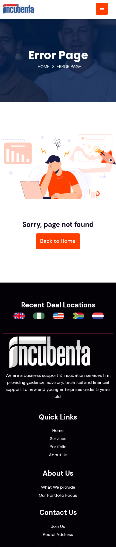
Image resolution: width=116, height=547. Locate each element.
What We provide (58, 487)
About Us (58, 455)
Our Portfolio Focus (58, 495)
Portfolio (58, 446)
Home (44, 66)
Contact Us (58, 512)
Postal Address (58, 534)
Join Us (58, 526)
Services (58, 438)
